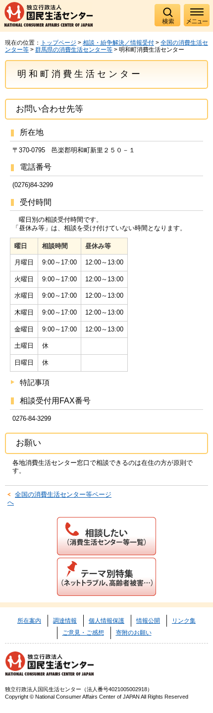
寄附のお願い (134, 632)
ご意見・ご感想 (83, 632)
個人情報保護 (106, 620)
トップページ (58, 43)
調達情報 (65, 620)
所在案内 (29, 620)
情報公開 (148, 620)
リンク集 (184, 620)
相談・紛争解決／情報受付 (118, 43)
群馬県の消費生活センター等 (73, 50)
